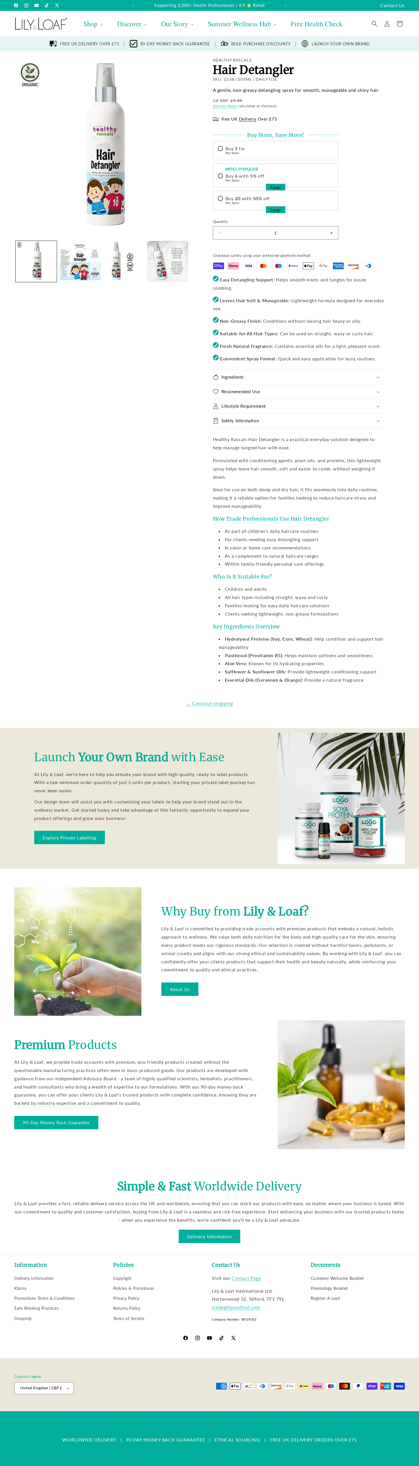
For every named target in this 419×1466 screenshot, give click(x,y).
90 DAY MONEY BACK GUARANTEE (165, 1439)
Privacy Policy (126, 1298)
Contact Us (392, 5)
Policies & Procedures (133, 1288)
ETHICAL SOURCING (238, 1439)
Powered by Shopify (72, 1408)
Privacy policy (132, 1408)
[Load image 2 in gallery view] (80, 261)
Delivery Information (209, 1236)
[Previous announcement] (133, 5)
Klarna (20, 1288)
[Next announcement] (285, 5)
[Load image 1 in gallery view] (36, 261)
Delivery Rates (225, 106)
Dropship (23, 1318)
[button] (374, 23)
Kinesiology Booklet (329, 1288)
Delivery (247, 118)
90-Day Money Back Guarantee (56, 1122)
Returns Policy (127, 1308)
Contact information (225, 1408)
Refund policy (104, 1408)
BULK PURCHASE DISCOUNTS (261, 43)
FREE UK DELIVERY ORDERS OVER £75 (313, 1439)
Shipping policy (192, 1408)
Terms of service (162, 1408)
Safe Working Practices (36, 1308)
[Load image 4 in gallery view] (167, 261)
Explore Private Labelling (69, 837)
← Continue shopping (209, 703)
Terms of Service (129, 1318)
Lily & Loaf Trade (41, 1408)
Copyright (122, 1278)
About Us (180, 989)
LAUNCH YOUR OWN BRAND (341, 43)
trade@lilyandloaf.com (236, 1307)
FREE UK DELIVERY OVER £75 (89, 43)
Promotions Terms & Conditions (44, 1298)
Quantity (220, 221)
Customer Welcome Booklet (337, 1278)
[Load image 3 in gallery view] (123, 261)
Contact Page (246, 1278)
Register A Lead (325, 1298)
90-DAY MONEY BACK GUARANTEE (175, 43)
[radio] (275, 150)
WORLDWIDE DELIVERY (89, 1439)
